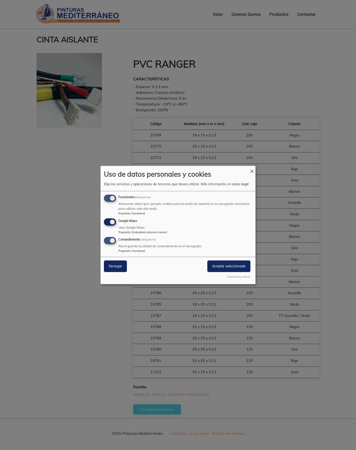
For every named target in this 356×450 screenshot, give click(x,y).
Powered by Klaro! (238, 277)
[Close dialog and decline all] (251, 169)
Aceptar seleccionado (229, 266)
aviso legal (240, 184)
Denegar (115, 266)
